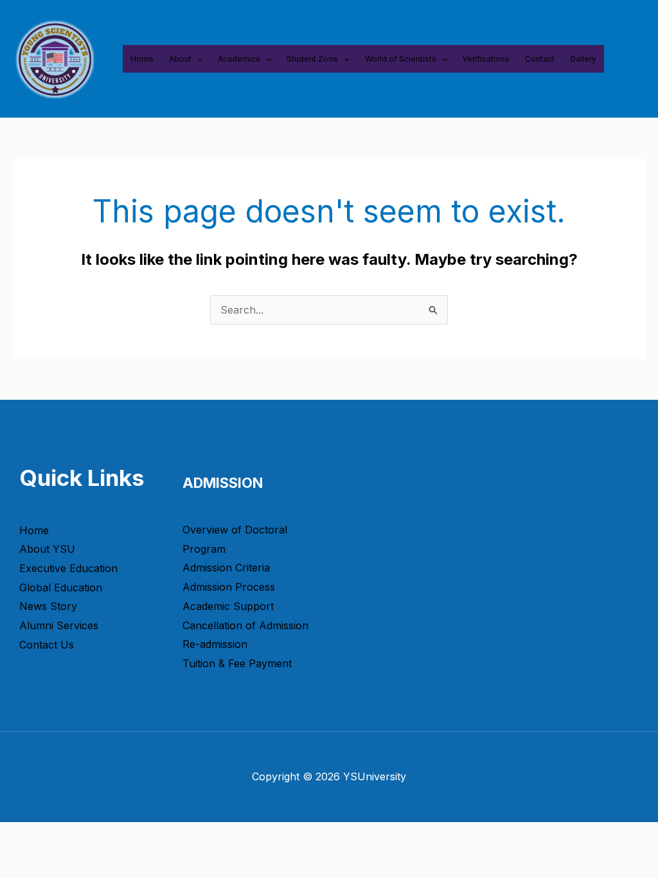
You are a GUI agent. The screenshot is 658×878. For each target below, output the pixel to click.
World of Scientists (400, 59)
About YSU (47, 548)
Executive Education (68, 568)
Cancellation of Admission (245, 625)
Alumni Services (58, 625)
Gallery (583, 59)
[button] (196, 59)
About (180, 59)
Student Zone (312, 59)
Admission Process (228, 586)
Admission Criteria (226, 567)
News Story (48, 606)
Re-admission (214, 644)
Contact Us (46, 644)
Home (142, 59)
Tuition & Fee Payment (237, 663)
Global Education (60, 587)
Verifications (486, 59)
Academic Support (228, 606)
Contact (540, 59)
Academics (239, 59)
